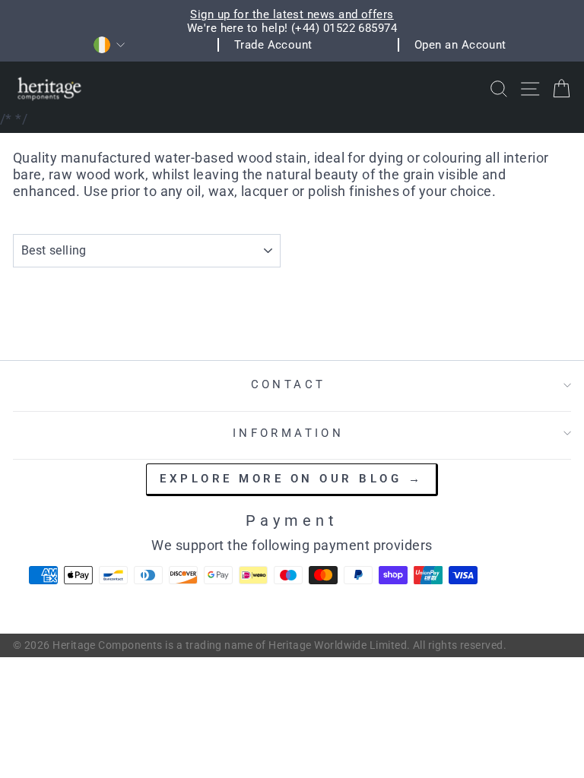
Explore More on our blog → (291, 478)
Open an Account (460, 45)
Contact (288, 384)
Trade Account (273, 45)
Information (288, 433)
